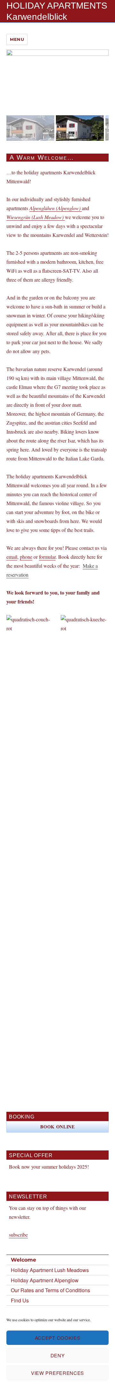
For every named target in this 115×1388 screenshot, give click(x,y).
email (11, 556)
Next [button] (100, 126)
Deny (57, 1355)
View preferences (57, 1372)
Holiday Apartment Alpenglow (45, 1280)
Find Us (20, 1300)
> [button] (100, 79)
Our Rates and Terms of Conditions (50, 1290)
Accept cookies (57, 1337)
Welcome (23, 1260)
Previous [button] (14, 126)
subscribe (18, 1234)
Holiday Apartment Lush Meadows (50, 1270)
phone (26, 556)
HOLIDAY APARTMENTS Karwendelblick (56, 11)
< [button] (14, 79)
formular (47, 556)
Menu (17, 39)
